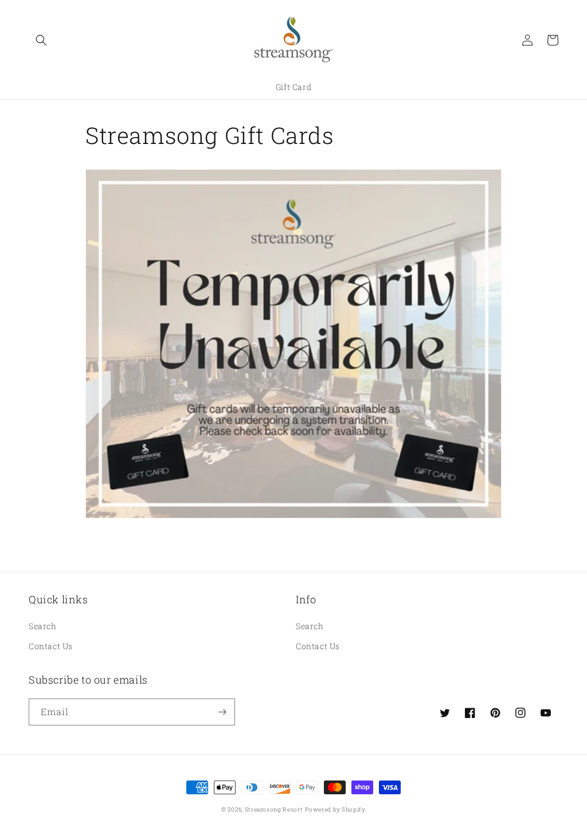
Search (43, 626)
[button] (41, 40)
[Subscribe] (221, 712)
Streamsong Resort (274, 809)
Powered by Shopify (335, 809)
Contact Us (51, 646)
